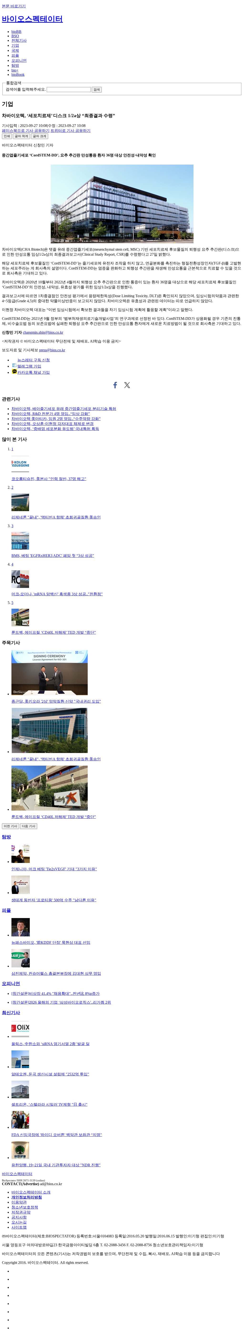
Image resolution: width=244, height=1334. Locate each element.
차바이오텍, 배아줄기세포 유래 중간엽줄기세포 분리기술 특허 (63, 409)
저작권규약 (20, 1212)
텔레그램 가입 (29, 366)
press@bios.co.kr (52, 350)
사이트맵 (19, 1227)
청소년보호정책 (24, 1207)
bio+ (14, 70)
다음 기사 (28, 826)
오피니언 (19, 60)
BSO (15, 36)
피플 (15, 55)
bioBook (18, 75)
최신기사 (11, 1012)
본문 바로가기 (14, 6)
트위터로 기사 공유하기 (127, 385)
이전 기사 (10, 826)
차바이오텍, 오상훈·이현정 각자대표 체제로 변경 (52, 424)
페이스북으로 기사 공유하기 (115, 385)
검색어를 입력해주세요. (26, 89)
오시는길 (19, 1222)
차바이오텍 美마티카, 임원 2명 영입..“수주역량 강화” (56, 419)
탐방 (15, 65)
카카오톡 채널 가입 (33, 372)
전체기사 (19, 40)
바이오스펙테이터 (32, 19)
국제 (15, 50)
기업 (15, 45)
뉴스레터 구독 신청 (33, 360)
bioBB (16, 32)
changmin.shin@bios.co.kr (43, 332)
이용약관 (19, 1202)
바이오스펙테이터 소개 (31, 1192)
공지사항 (19, 1217)
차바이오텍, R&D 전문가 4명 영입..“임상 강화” (50, 414)
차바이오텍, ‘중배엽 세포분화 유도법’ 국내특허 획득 (55, 429)
